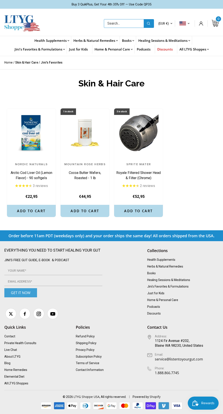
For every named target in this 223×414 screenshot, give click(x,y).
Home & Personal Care (162, 300)
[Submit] (149, 23)
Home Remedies (15, 370)
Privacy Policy (85, 350)
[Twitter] (10, 313)
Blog (7, 363)
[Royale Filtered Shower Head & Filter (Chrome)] (138, 132)
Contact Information (90, 370)
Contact (9, 336)
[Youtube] (52, 313)
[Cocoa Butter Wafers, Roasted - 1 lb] (85, 132)
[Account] (201, 23)
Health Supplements (161, 259)
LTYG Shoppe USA (87, 397)
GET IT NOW (20, 292)
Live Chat (10, 350)
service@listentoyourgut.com (179, 359)
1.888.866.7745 (167, 372)
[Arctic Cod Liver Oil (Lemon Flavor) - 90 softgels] (31, 132)
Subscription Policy (89, 356)
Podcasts (153, 306)
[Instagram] (38, 313)
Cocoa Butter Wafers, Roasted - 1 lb (85, 171)
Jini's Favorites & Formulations (168, 286)
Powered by (141, 397)
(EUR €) (163, 23)
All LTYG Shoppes (16, 383)
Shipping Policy (86, 343)
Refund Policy (85, 336)
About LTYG (12, 356)
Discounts (154, 313)
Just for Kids (155, 293)
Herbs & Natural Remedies (165, 266)
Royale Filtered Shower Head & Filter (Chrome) (138, 171)
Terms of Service (87, 363)
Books (151, 273)
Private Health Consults (20, 343)
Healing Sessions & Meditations (168, 280)
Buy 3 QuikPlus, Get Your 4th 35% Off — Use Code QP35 (111, 4)
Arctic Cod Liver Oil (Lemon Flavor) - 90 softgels (31, 171)
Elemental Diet (14, 376)
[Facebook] (24, 313)
